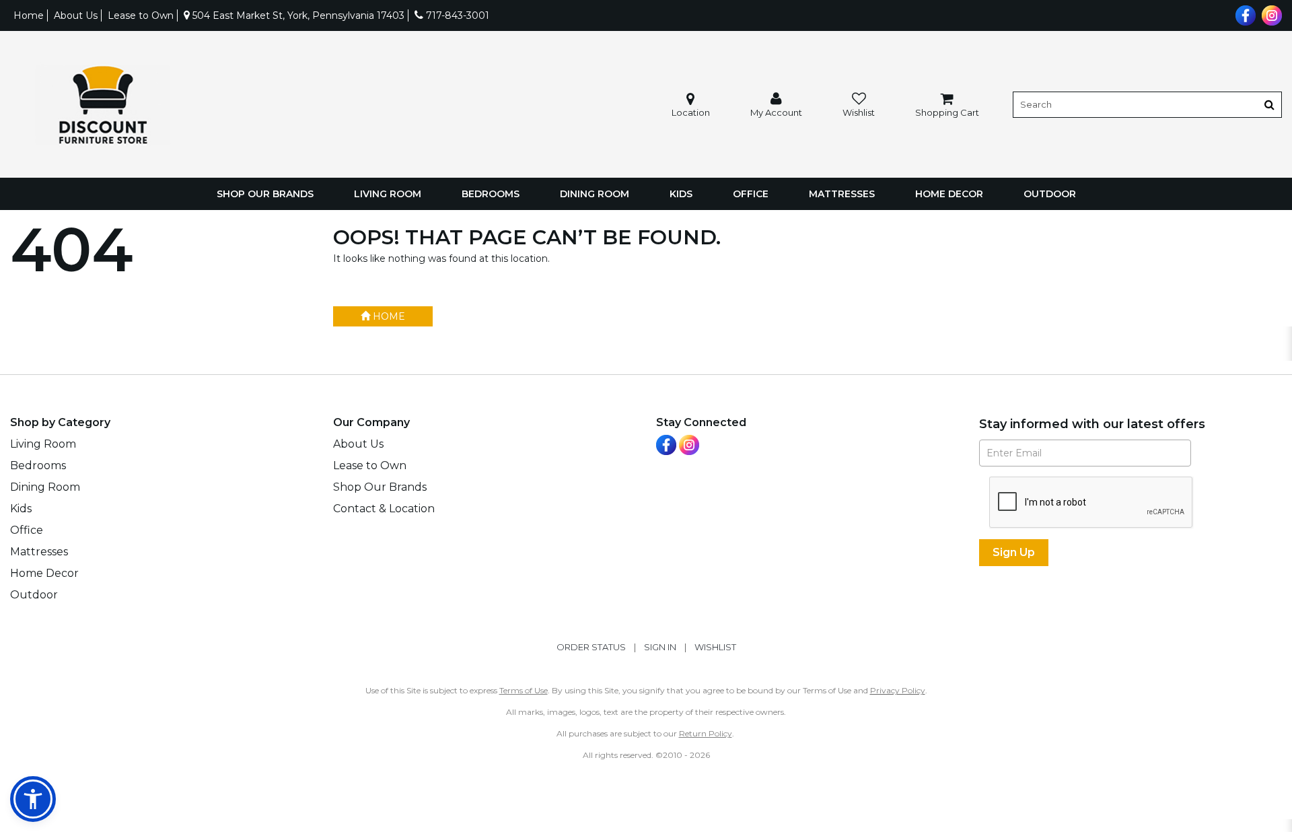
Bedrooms (490, 194)
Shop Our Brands (265, 194)
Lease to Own (141, 15)
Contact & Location (384, 508)
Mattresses (842, 194)
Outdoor (1050, 194)
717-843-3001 (456, 15)
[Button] (1269, 104)
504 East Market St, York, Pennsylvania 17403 (297, 15)
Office (750, 194)
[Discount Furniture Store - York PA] (102, 105)
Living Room (387, 194)
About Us (76, 15)
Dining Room (594, 194)
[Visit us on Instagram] (1270, 14)
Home (28, 15)
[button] (776, 104)
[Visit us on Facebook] (1244, 14)
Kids (681, 194)
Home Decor (949, 194)
